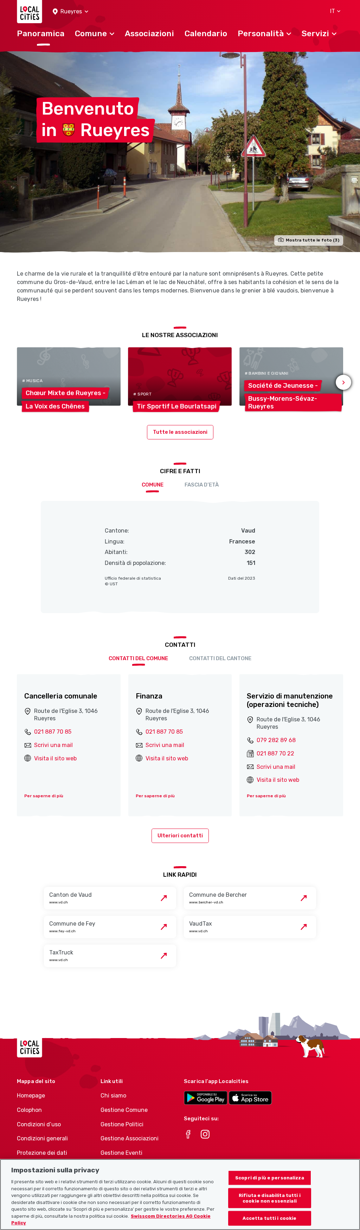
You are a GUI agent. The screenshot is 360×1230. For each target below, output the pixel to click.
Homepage (31, 1095)
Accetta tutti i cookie (269, 1218)
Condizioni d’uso (39, 1124)
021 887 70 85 (52, 731)
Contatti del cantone (220, 658)
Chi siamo (113, 1095)
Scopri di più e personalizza (269, 1177)
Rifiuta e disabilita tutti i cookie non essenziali (270, 1198)
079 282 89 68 (276, 740)
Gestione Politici (122, 1124)
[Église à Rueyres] (180, 152)
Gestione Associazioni (130, 1138)
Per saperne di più (43, 795)
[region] (180, 1194)
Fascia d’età (202, 485)
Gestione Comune (124, 1110)
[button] (70, 11)
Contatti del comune (138, 658)
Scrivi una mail (53, 745)
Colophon (29, 1110)
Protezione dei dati (42, 1152)
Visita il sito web (55, 758)
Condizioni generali (42, 1138)
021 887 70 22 (275, 753)
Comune (152, 485)
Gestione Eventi (121, 1152)
